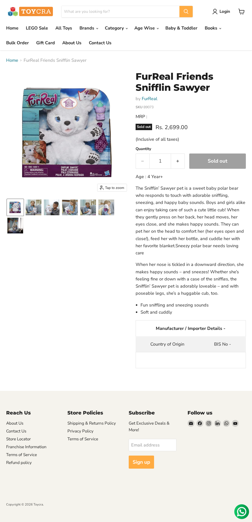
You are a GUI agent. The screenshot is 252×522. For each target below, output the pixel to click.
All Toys (63, 28)
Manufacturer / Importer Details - (190, 328)
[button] (222, 12)
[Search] (186, 11)
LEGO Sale (37, 28)
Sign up (141, 462)
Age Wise (145, 28)
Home (12, 28)
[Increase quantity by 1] (178, 161)
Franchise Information (26, 447)
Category (115, 28)
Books (212, 28)
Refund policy (19, 462)
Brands (87, 28)
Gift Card (45, 43)
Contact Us (100, 43)
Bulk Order (17, 43)
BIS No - (222, 344)
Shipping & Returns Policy (91, 423)
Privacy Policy (80, 431)
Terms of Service (21, 455)
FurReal (149, 99)
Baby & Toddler (181, 28)
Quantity (143, 149)
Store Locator (18, 439)
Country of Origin (167, 344)
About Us (71, 43)
